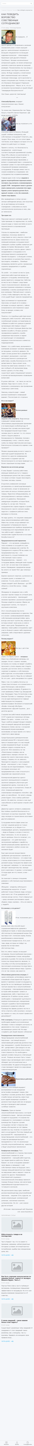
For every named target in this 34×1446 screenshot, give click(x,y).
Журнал (9, 10)
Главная (3, 10)
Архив (15, 10)
